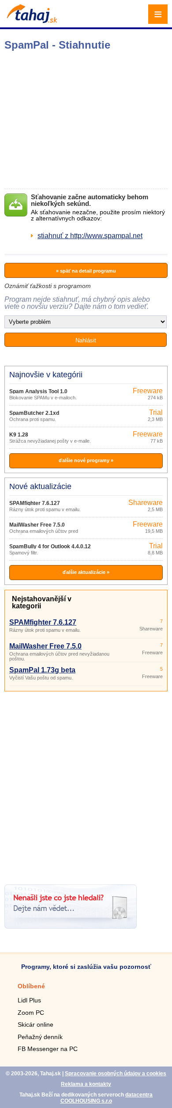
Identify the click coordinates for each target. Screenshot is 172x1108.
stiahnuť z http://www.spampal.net (89, 235)
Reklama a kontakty (86, 1084)
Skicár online (35, 1024)
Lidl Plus (29, 1000)
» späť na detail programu (86, 270)
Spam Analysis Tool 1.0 (38, 391)
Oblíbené (31, 986)
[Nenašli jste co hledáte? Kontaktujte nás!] (70, 926)
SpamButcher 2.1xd (34, 413)
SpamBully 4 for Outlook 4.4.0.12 (50, 546)
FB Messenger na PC (48, 1048)
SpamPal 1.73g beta (42, 670)
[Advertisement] (86, 784)
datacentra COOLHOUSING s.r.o (106, 1098)
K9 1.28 (18, 435)
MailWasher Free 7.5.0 (37, 525)
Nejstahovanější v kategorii (41, 602)
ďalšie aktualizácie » (86, 572)
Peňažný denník (40, 1036)
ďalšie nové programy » (86, 460)
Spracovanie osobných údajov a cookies (115, 1073)
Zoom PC (31, 1012)
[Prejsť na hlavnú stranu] (30, 20)
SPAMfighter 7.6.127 (34, 503)
